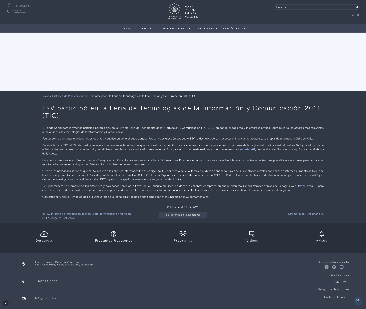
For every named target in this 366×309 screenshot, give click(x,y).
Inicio (127, 28)
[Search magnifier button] (356, 7)
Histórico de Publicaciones (68, 96)
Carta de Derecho (337, 297)
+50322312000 (46, 281)
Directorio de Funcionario (304, 213)
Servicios (147, 28)
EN (353, 14)
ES (358, 14)
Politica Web (341, 282)
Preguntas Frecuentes (334, 289)
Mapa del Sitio (339, 274)
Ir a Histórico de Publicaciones (183, 214)
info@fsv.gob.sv (46, 298)
